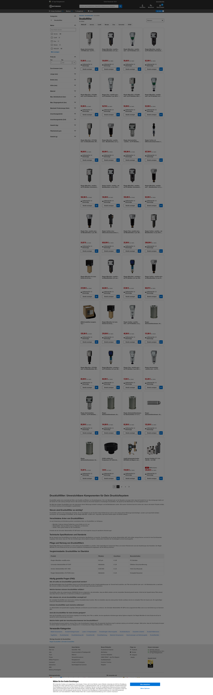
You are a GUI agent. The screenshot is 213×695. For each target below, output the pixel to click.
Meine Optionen (145, 688)
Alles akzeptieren (145, 684)
